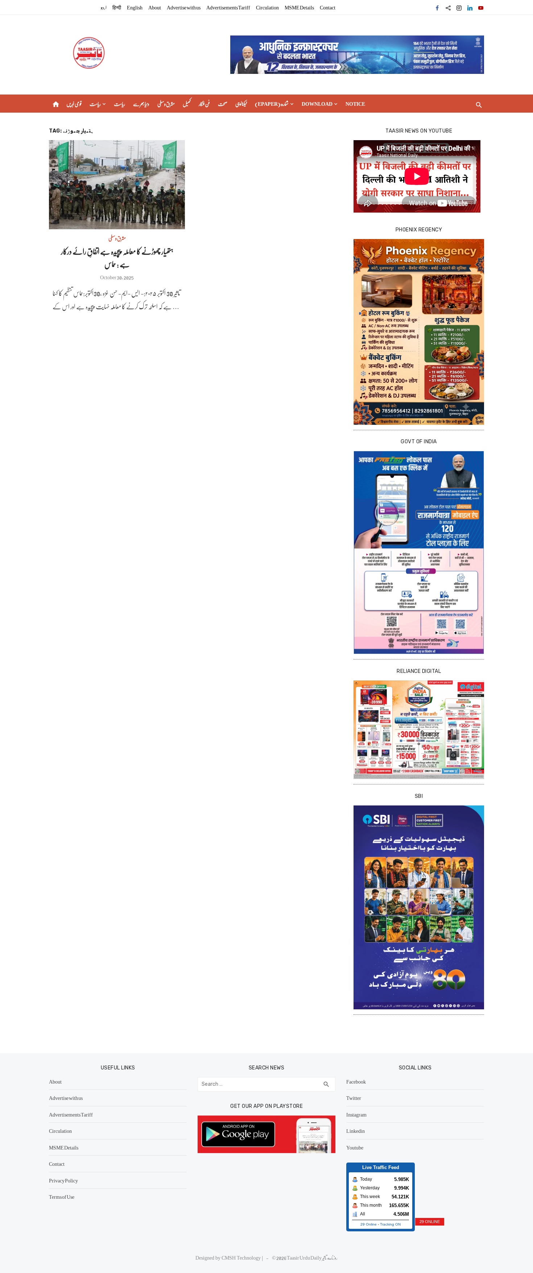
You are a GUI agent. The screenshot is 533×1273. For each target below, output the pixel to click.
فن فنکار (204, 103)
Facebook (356, 1081)
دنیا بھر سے (141, 103)
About (154, 7)
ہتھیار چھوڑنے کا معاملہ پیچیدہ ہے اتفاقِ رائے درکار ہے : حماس (117, 257)
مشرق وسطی (166, 103)
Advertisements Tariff (228, 7)
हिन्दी (116, 7)
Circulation (267, 7)
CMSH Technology (242, 1257)
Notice (355, 103)
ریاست (95, 103)
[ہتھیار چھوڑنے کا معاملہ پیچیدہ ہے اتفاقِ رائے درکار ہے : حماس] (117, 184)
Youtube (354, 1147)
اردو (104, 7)
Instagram (356, 1114)
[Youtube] (481, 7)
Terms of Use (61, 1196)
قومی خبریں (74, 103)
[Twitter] (448, 7)
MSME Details (299, 7)
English (134, 7)
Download (317, 103)
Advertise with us (184, 7)
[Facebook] (437, 7)
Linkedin (355, 1131)
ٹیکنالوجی (241, 103)
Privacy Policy (63, 1180)
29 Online (368, 1224)
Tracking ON (390, 1224)
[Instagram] (459, 7)
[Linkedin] (470, 7)
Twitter (353, 1098)
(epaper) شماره (272, 103)
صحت (222, 103)
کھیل (187, 103)
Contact (327, 7)
